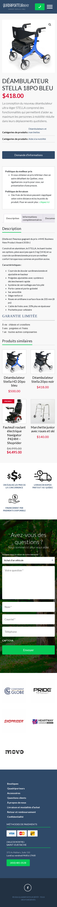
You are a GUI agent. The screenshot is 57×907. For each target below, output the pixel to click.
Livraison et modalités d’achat (23, 807)
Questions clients (16, 797)
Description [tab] (12, 218)
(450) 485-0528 (18, 862)
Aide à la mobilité (37, 138)
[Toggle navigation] (50, 7)
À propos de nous (16, 802)
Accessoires (13, 793)
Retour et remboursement (21, 812)
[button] (49, 24)
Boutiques (12, 783)
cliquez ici (45, 202)
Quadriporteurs (16, 788)
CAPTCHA (7, 640)
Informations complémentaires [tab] (32, 218)
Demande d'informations (28, 155)
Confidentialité (15, 816)
